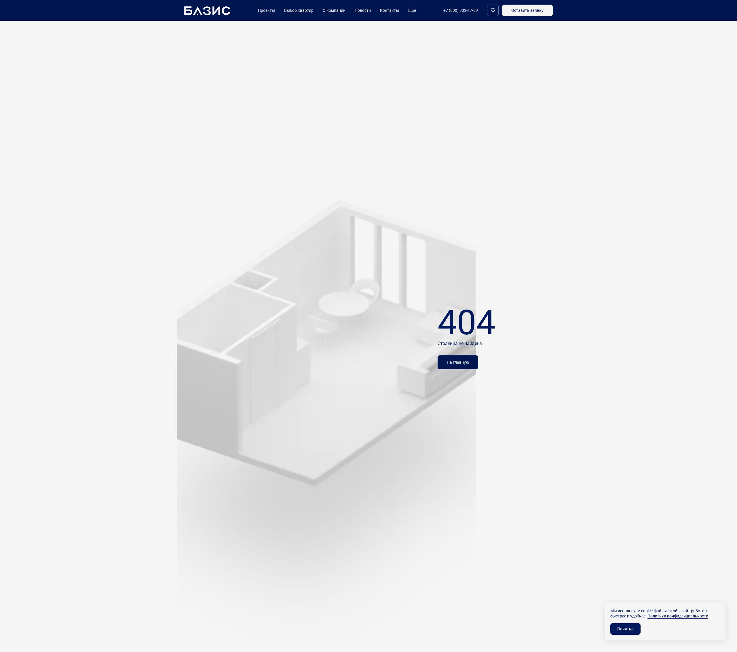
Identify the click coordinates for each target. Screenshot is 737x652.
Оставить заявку (527, 10)
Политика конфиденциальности (677, 616)
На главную (458, 362)
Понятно (625, 629)
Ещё (412, 10)
